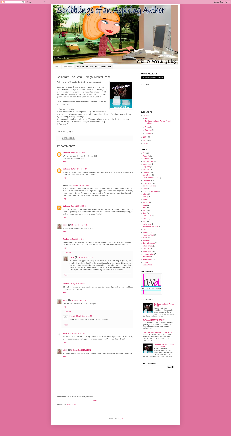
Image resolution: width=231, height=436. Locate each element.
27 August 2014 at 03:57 (78, 333)
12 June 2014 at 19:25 (79, 225)
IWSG (145, 210)
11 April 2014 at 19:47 (79, 169)
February (148, 130)
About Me (68, 67)
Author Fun (147, 159)
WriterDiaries (147, 260)
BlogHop (146, 172)
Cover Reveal (148, 183)
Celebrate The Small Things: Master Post (93, 67)
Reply (65, 162)
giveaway (146, 202)
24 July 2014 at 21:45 (79, 300)
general (146, 199)
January (148, 133)
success (146, 240)
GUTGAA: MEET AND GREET (153, 320)
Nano (145, 221)
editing (145, 194)
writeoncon (147, 257)
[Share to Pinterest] (73, 138)
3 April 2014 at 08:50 (78, 153)
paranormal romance (150, 227)
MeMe (145, 219)
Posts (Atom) (71, 405)
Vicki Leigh (147, 249)
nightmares (147, 224)
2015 (145, 116)
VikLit (65, 225)
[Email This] (63, 138)
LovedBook (147, 216)
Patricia (66, 239)
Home (57, 67)
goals (145, 205)
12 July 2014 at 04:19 (77, 239)
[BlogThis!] (65, 138)
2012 (145, 143)
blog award (147, 164)
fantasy (145, 197)
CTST (145, 189)
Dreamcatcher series (150, 191)
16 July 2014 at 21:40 (85, 257)
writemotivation (148, 254)
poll (144, 229)
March (147, 127)
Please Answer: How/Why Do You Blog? (157, 332)
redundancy (147, 232)
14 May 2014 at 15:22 (81, 185)
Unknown (66, 153)
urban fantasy (148, 246)
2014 (145, 137)
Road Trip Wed (148, 235)
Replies (68, 253)
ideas (145, 208)
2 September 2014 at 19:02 (81, 350)
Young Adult (147, 265)
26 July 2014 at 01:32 (84, 316)
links (144, 213)
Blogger (120, 419)
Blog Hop (146, 167)
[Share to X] (68, 138)
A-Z (144, 153)
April (147, 118)
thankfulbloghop (149, 243)
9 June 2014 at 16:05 (78, 206)
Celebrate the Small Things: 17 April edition (164, 345)
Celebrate (146, 180)
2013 (145, 140)
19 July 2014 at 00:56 (77, 284)
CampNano (147, 175)
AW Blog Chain (148, 161)
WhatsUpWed (148, 251)
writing (145, 262)
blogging (146, 170)
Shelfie (145, 238)
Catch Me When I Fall (150, 178)
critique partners (149, 186)
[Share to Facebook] (71, 138)
